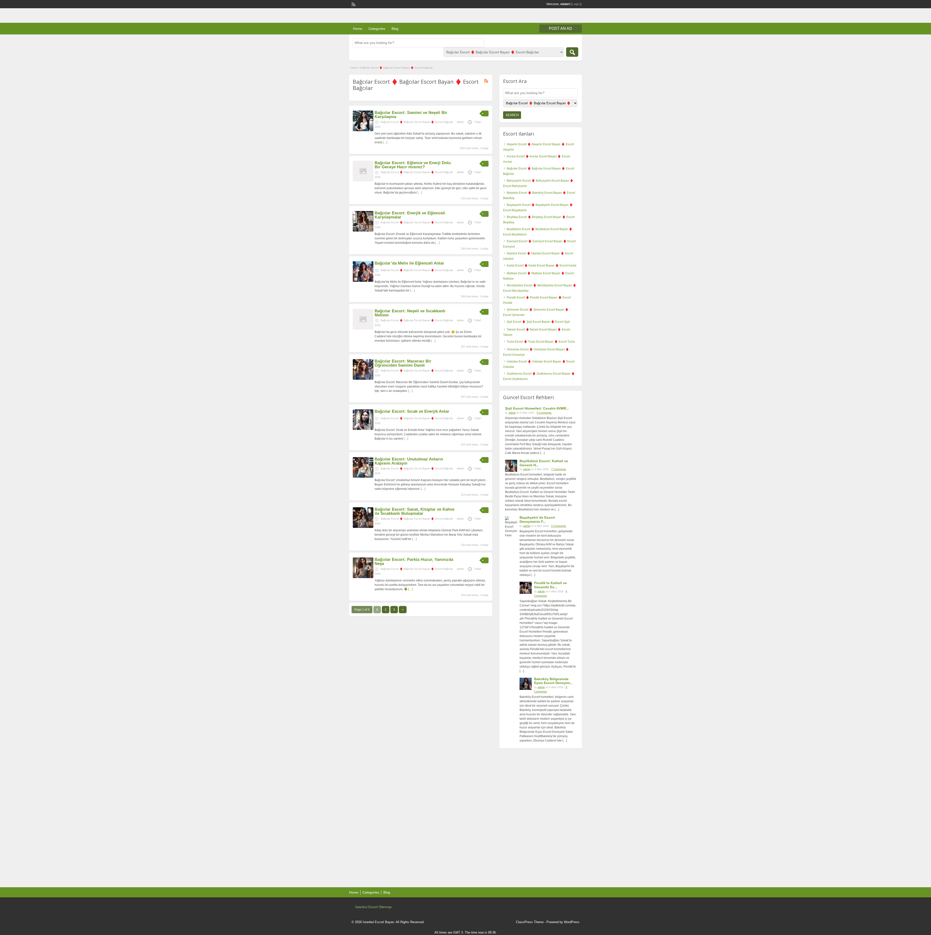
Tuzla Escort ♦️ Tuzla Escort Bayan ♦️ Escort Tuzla (541, 341)
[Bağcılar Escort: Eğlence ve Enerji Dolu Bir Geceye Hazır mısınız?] (363, 180)
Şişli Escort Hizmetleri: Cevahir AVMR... (537, 408)
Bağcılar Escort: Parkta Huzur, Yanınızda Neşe (414, 561)
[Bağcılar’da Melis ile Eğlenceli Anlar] (363, 280)
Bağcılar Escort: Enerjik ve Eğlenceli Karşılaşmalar (410, 215)
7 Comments (558, 469)
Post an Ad (560, 28)
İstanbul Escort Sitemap (373, 907)
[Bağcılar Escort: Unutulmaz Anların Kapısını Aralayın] (363, 476)
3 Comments (558, 525)
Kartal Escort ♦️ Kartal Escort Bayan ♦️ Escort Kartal (541, 265)
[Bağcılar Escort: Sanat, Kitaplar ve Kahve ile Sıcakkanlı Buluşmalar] (363, 527)
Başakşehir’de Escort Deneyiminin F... (537, 520)
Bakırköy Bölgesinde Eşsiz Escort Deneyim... (553, 681)
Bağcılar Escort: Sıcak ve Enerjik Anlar (412, 411)
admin (460, 122)
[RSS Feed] (353, 4)
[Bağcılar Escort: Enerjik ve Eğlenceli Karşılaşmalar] (363, 230)
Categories (377, 29)
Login (576, 4)
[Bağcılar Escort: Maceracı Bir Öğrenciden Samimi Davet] (363, 378)
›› (403, 609)
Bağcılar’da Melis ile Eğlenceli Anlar (409, 263)
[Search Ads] (572, 52)
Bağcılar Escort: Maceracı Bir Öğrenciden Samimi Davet (403, 363)
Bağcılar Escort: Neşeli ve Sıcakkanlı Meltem (410, 313)
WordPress (571, 922)
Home (357, 29)
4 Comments (544, 412)
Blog (395, 29)
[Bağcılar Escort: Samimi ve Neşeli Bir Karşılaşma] (363, 130)
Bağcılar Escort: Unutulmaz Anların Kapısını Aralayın (409, 461)
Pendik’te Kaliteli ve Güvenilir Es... (550, 585)
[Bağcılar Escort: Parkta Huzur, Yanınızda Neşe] (363, 577)
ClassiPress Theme (530, 922)
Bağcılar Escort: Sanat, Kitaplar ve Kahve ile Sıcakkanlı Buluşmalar (414, 511)
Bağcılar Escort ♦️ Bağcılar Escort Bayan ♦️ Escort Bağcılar (417, 122)
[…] (385, 142)
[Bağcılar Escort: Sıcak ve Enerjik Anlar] (363, 429)
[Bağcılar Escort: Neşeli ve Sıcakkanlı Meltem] (363, 328)
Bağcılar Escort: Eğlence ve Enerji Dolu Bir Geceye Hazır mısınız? (413, 165)
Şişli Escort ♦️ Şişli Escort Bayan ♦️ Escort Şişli (538, 321)
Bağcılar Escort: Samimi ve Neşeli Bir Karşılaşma (411, 114)
